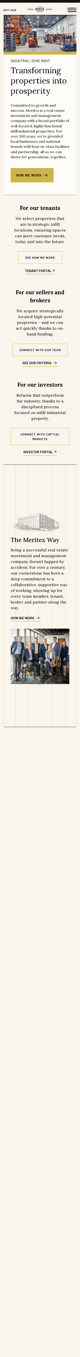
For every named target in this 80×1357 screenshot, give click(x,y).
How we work (22, 618)
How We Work (29, 175)
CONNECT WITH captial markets (40, 436)
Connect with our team (40, 350)
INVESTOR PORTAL (38, 452)
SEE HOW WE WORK (40, 257)
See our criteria (36, 363)
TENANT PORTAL (38, 270)
